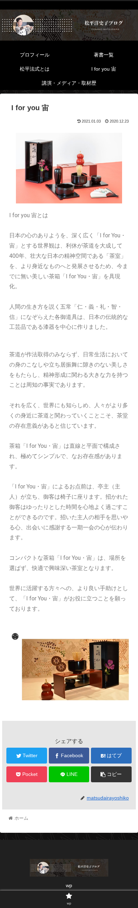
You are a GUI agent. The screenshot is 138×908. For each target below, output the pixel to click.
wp (69, 885)
